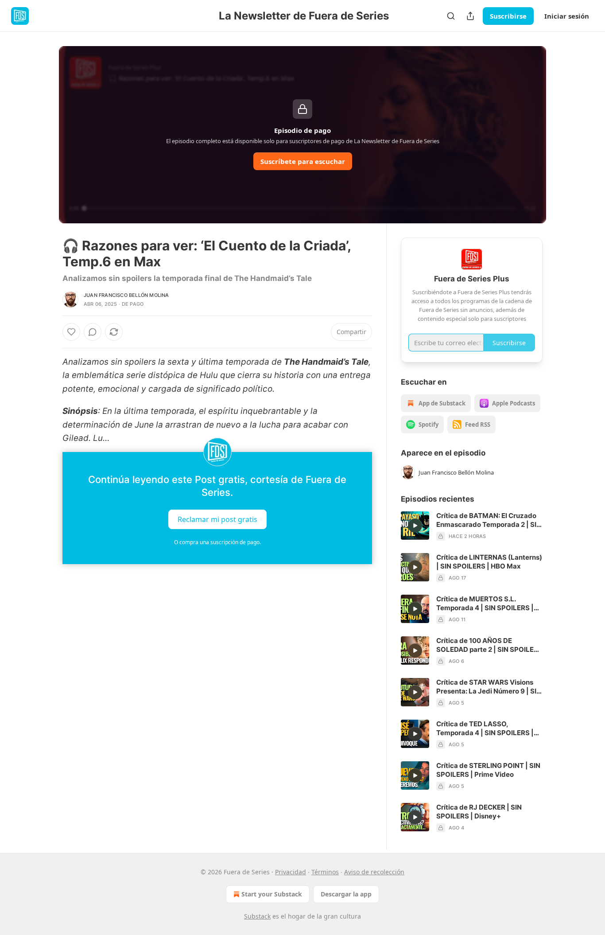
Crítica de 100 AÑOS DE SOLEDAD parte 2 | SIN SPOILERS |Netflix (489, 645)
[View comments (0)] (92, 332)
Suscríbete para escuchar (302, 161)
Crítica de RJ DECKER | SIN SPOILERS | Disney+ (479, 811)
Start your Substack (271, 894)
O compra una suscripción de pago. (217, 542)
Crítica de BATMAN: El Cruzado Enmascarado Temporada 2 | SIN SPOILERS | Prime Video (488, 520)
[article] (471, 526)
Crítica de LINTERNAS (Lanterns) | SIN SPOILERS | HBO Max (489, 561)
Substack (257, 916)
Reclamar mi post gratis (217, 519)
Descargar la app (346, 894)
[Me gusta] (71, 332)
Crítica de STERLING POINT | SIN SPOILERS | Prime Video (488, 770)
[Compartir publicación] (470, 16)
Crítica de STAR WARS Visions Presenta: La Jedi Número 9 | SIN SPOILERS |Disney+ (488, 687)
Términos (325, 872)
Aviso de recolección (374, 872)
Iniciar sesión (566, 16)
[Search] (451, 16)
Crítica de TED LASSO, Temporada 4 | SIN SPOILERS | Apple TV (485, 728)
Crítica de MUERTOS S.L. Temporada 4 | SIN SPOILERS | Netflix (485, 603)
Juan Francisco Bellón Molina (126, 295)
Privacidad (290, 872)
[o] (415, 525)
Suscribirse (508, 16)
